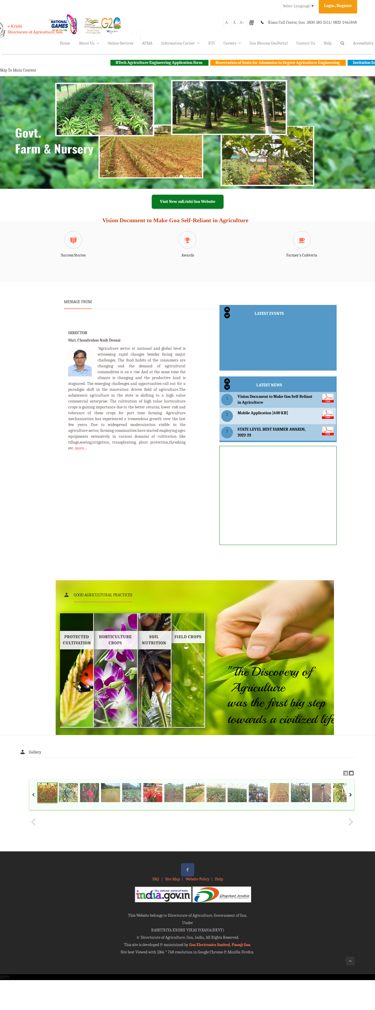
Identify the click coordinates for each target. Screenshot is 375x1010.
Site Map (172, 879)
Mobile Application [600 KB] (263, 412)
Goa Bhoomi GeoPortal (269, 43)
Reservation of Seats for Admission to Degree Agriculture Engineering (243, 62)
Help (328, 43)
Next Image (350, 822)
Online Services (120, 43)
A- (227, 22)
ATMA (147, 43)
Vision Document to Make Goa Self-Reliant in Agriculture (175, 220)
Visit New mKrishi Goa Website (187, 201)
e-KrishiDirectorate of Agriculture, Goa (35, 29)
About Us (86, 43)
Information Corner (178, 43)
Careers (230, 43)
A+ (242, 22)
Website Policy (197, 879)
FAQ (156, 879)
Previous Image (33, 822)
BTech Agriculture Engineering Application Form (125, 62)
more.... (81, 448)
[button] (28, 139)
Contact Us (305, 43)
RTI (211, 43)
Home (65, 43)
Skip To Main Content (18, 70)
